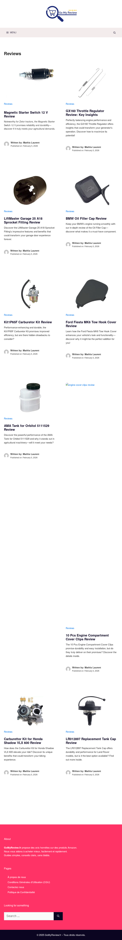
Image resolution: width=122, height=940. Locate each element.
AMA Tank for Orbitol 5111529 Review (26, 427)
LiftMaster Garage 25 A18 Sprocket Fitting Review (23, 220)
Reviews (8, 103)
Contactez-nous (16, 887)
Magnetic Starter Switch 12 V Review (26, 114)
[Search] (58, 916)
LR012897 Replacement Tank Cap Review (91, 740)
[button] (114, 32)
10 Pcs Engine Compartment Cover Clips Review (87, 637)
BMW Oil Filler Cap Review (86, 218)
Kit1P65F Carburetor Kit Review (28, 322)
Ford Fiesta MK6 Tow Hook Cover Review (91, 324)
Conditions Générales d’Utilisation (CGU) (29, 882)
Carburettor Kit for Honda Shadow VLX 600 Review (23, 740)
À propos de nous (17, 877)
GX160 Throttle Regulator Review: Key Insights (85, 112)
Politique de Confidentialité (21, 892)
